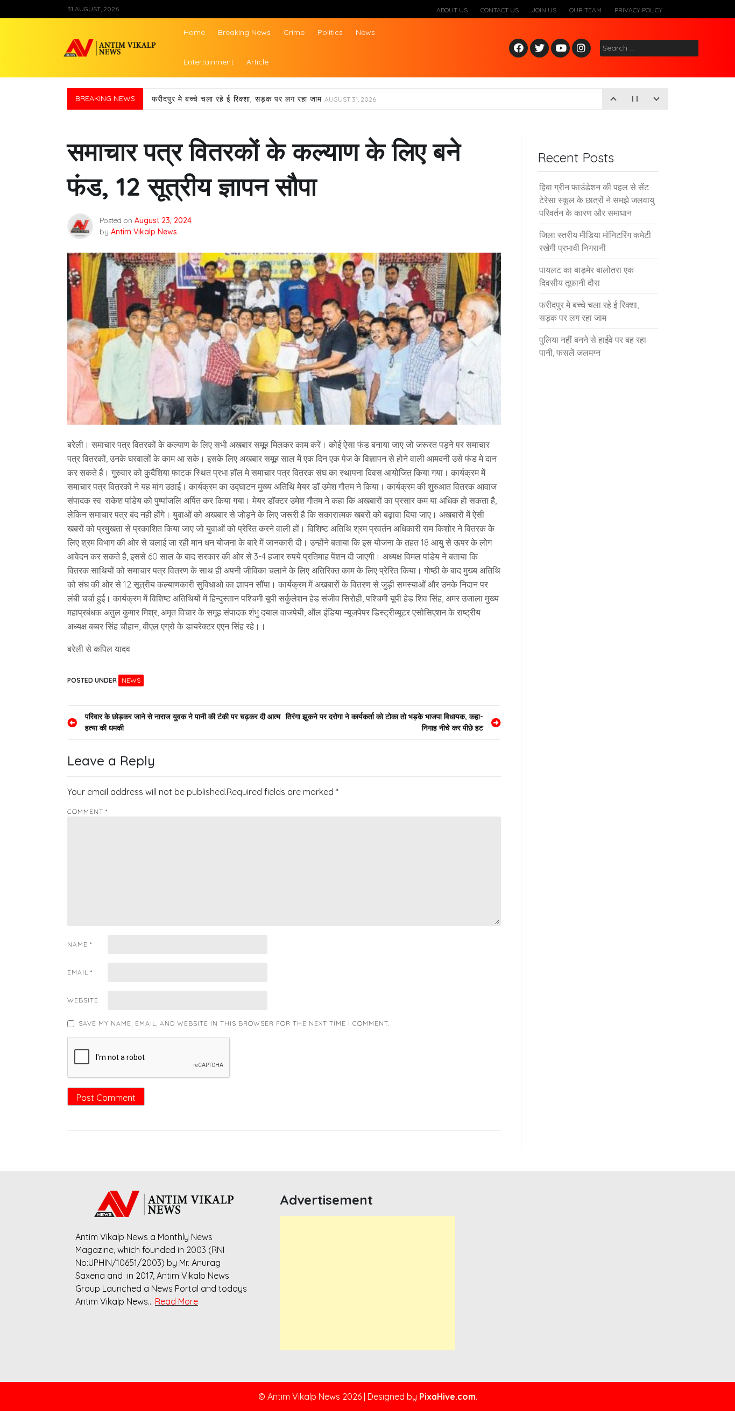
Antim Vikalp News (144, 232)
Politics (330, 32)
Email (80, 972)
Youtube (561, 49)
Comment (87, 811)
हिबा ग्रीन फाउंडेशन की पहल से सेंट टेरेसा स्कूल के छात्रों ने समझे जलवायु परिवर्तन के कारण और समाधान (596, 200)
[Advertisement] (367, 1283)
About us (452, 10)
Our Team (585, 10)
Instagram (584, 49)
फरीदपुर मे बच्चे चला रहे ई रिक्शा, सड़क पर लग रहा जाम (264, 99)
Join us (544, 10)
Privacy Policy (638, 10)
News (365, 32)
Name (79, 944)
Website (82, 1000)
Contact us (499, 10)
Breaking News (244, 32)
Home (194, 32)
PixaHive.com (447, 1396)
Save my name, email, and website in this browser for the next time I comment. (234, 1023)
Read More (176, 1301)
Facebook (520, 49)
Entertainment (208, 62)
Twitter (540, 49)
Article (257, 62)
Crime (294, 32)
